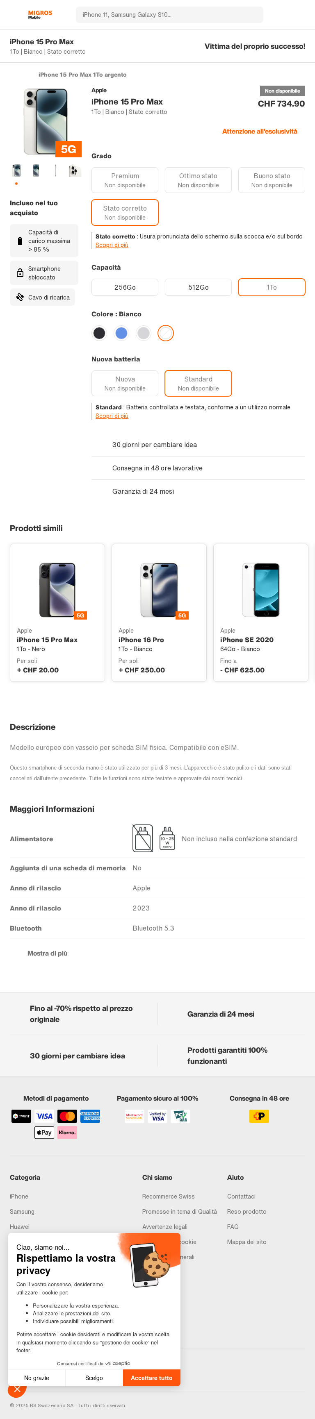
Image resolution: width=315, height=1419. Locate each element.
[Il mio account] (287, 15)
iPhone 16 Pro (141, 640)
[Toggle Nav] (14, 15)
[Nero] (99, 333)
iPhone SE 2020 (247, 640)
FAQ (233, 1226)
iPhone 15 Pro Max (47, 640)
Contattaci (241, 1196)
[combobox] (158, 15)
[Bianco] (165, 333)
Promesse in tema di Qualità (179, 1211)
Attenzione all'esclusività (259, 131)
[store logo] (40, 15)
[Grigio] (143, 333)
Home (14, 74)
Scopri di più (112, 245)
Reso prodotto (247, 1211)
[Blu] (121, 333)
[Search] (252, 15)
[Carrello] (301, 15)
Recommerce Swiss (168, 1196)
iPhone (19, 1196)
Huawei (20, 1226)
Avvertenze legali (164, 1226)
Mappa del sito (247, 1241)
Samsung (22, 1211)
